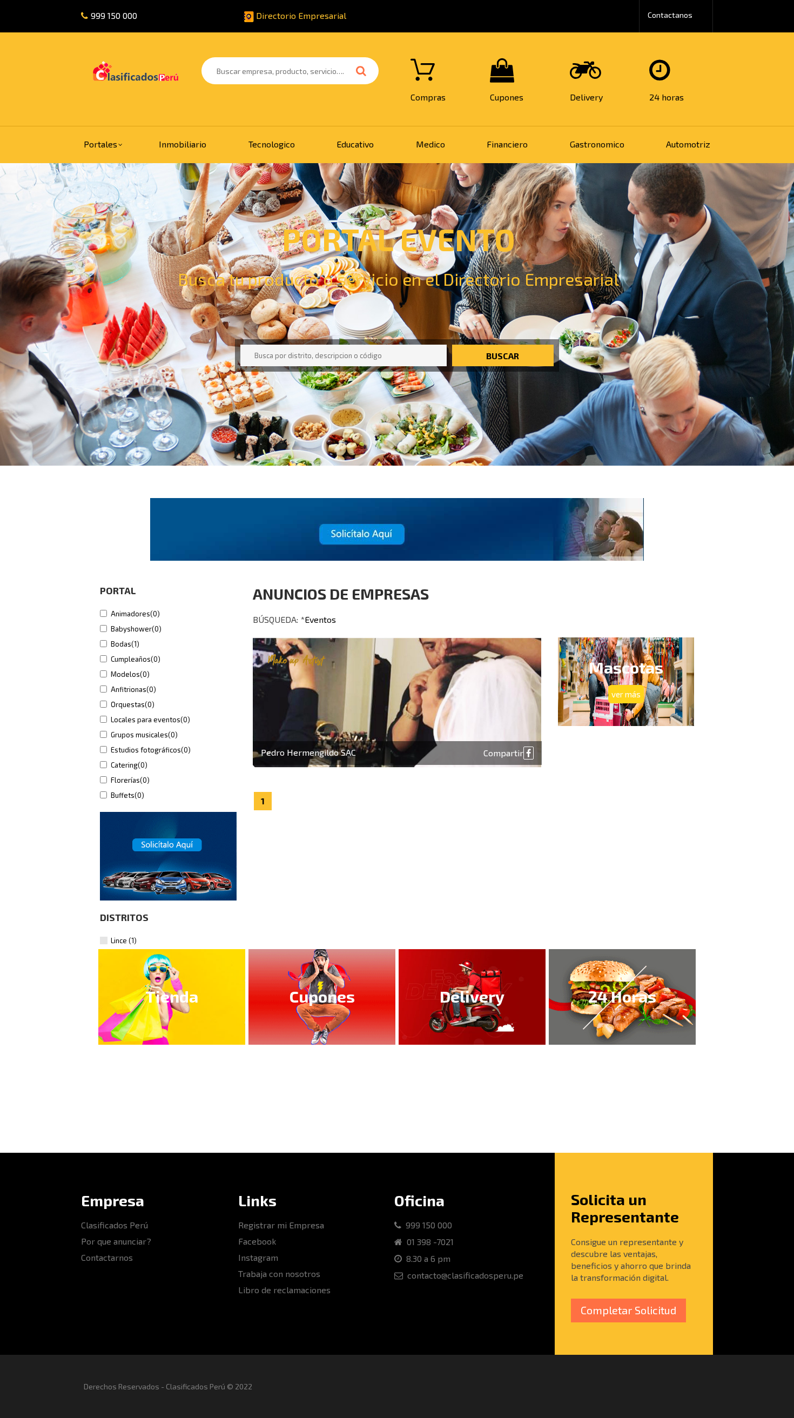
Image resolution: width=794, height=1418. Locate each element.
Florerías (130, 780)
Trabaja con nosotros (279, 1273)
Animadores (135, 613)
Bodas (125, 644)
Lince (124, 940)
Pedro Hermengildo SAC (308, 752)
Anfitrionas (133, 689)
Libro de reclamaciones (284, 1290)
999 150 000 (114, 15)
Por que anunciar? (116, 1241)
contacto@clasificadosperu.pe (463, 1275)
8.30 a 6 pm (426, 1258)
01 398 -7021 (428, 1241)
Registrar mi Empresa (281, 1225)
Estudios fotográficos (151, 749)
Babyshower (136, 628)
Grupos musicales (144, 734)
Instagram (258, 1257)
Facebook (257, 1241)
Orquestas (132, 704)
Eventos (320, 619)
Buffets (127, 795)
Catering (129, 765)
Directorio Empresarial (300, 15)
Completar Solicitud (628, 1309)
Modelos (130, 674)
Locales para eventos (150, 719)
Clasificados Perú (114, 1225)
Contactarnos (107, 1257)
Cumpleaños (135, 659)
